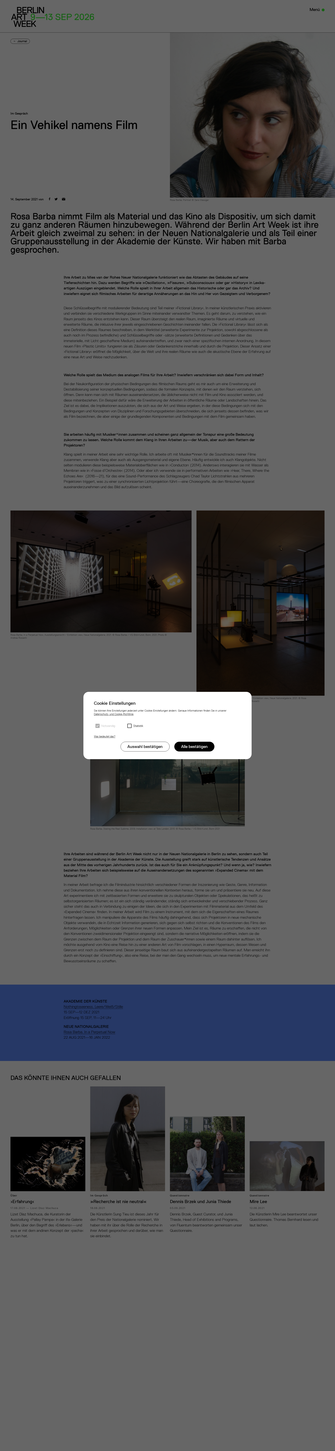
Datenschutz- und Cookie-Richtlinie (113, 714)
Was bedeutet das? (104, 736)
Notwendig (108, 726)
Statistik (138, 726)
